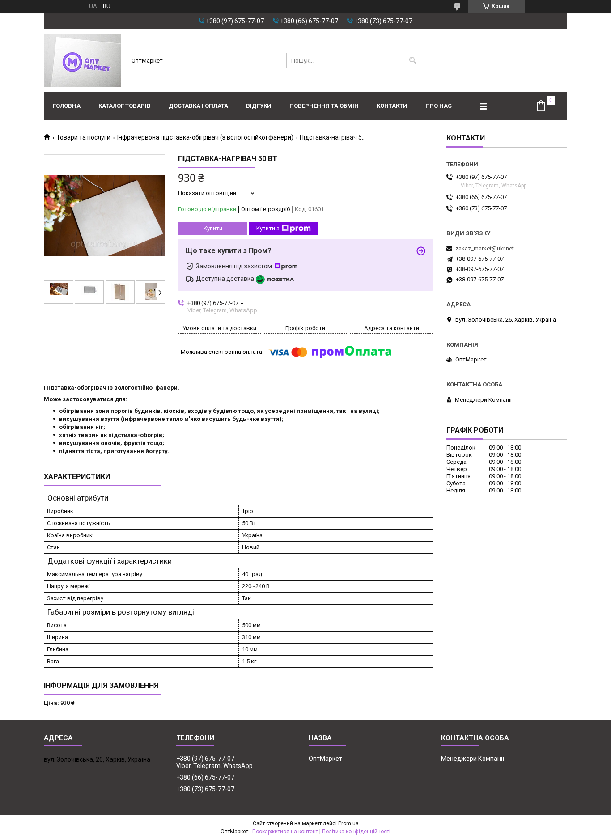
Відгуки (259, 105)
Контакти (392, 105)
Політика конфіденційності (356, 831)
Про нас (438, 105)
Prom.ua (348, 823)
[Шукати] (412, 60)
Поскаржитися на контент (285, 831)
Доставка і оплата (198, 105)
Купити (213, 228)
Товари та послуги (83, 137)
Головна (67, 105)
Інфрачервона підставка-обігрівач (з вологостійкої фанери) (205, 137)
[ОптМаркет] (82, 60)
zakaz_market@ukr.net (484, 248)
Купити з (268, 228)
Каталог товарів (124, 105)
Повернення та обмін (324, 105)
